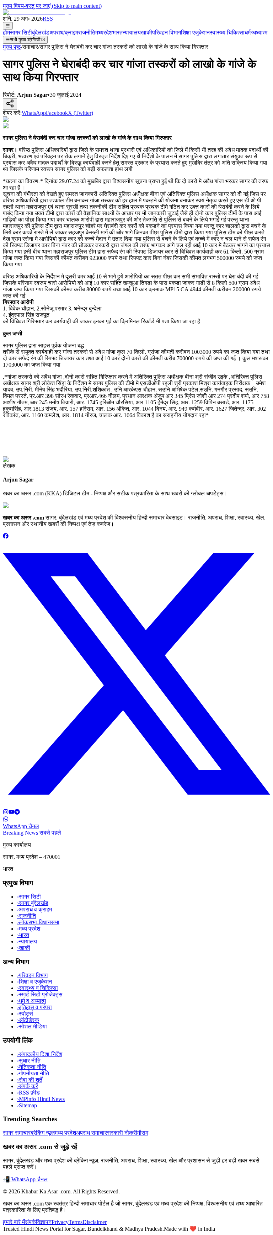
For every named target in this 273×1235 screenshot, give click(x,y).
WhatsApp (34, 113)
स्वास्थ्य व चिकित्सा (37, 988)
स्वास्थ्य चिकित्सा (227, 33)
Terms (75, 1222)
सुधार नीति (29, 1061)
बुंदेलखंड (40, 33)
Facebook (57, 113)
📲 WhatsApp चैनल (25, 1179)
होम (6, 33)
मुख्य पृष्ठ (12, 47)
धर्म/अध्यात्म (256, 33)
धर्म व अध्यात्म (31, 1001)
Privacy (60, 1222)
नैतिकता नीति (31, 1067)
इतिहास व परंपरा (34, 1007)
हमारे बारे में (14, 1222)
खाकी (146, 33)
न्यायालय (132, 33)
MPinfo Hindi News (41, 1099)
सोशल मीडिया (32, 1026)
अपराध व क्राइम (34, 909)
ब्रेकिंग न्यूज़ (43, 1133)
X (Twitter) (80, 113)
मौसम (142, 1133)
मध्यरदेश (103, 33)
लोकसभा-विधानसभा (38, 922)
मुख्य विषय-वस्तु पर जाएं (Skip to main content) (52, 6)
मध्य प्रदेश (28, 929)
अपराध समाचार (91, 1133)
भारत (117, 33)
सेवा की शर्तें (29, 1080)
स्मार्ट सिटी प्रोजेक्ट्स (40, 994)
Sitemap (27, 1105)
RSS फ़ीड (28, 1093)
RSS (48, 19)
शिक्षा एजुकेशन (195, 33)
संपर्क (30, 1222)
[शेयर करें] (10, 104)
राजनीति (86, 33)
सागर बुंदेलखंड (32, 903)
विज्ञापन (44, 1222)
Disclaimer (94, 1222)
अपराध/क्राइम (63, 33)
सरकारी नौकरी (122, 1133)
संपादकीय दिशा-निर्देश (39, 1054)
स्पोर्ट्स (25, 1014)
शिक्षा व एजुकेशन (34, 982)
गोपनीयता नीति (33, 1073)
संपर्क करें (27, 1086)
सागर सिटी (21, 33)
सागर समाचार (17, 1133)
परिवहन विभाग (166, 33)
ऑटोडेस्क (28, 1020)
